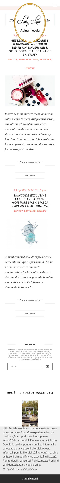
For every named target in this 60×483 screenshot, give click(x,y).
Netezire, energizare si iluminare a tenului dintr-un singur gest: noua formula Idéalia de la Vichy (30, 48)
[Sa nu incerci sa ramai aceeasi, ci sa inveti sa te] (30, 425)
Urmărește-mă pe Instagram (30, 393)
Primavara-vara (28, 60)
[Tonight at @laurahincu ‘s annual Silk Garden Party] (30, 409)
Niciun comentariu (30, 162)
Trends (30, 68)
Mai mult (30, 175)
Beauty (12, 60)
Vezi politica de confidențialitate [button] (20, 469)
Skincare (45, 60)
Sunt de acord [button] (30, 478)
